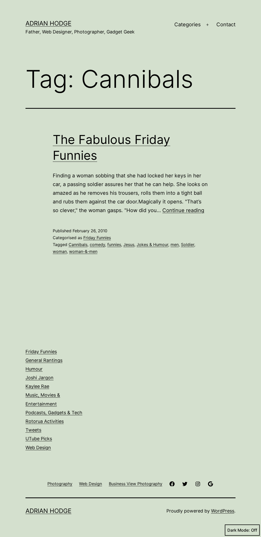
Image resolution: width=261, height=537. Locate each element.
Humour (34, 369)
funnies (114, 244)
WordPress (222, 511)
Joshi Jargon (39, 377)
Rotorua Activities (44, 421)
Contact (226, 24)
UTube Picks (38, 438)
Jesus (128, 244)
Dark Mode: (238, 530)
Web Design (38, 447)
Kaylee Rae (37, 386)
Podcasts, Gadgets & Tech (53, 412)
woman (60, 251)
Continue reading (183, 210)
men (175, 244)
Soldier (187, 244)
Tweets (33, 430)
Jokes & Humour (152, 244)
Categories (187, 24)
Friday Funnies (97, 237)
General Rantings (43, 360)
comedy (97, 244)
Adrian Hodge (48, 23)
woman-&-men (83, 251)
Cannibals (78, 244)
